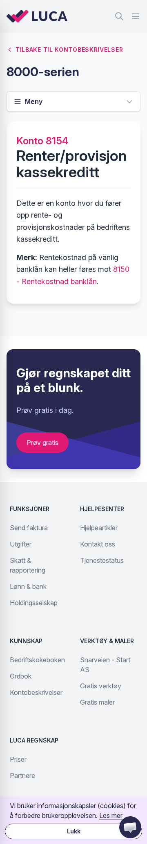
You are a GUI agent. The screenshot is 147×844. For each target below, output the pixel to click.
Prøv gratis (42, 443)
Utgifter (20, 544)
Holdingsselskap (34, 603)
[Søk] (119, 16)
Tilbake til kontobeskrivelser (69, 49)
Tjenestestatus (102, 560)
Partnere (22, 775)
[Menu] (135, 16)
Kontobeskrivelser (36, 692)
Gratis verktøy (100, 686)
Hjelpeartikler (99, 528)
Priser (18, 759)
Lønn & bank (28, 586)
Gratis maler (97, 702)
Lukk (73, 831)
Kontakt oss (97, 544)
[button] (130, 827)
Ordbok (20, 676)
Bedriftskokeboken (37, 660)
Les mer (110, 815)
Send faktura (29, 528)
